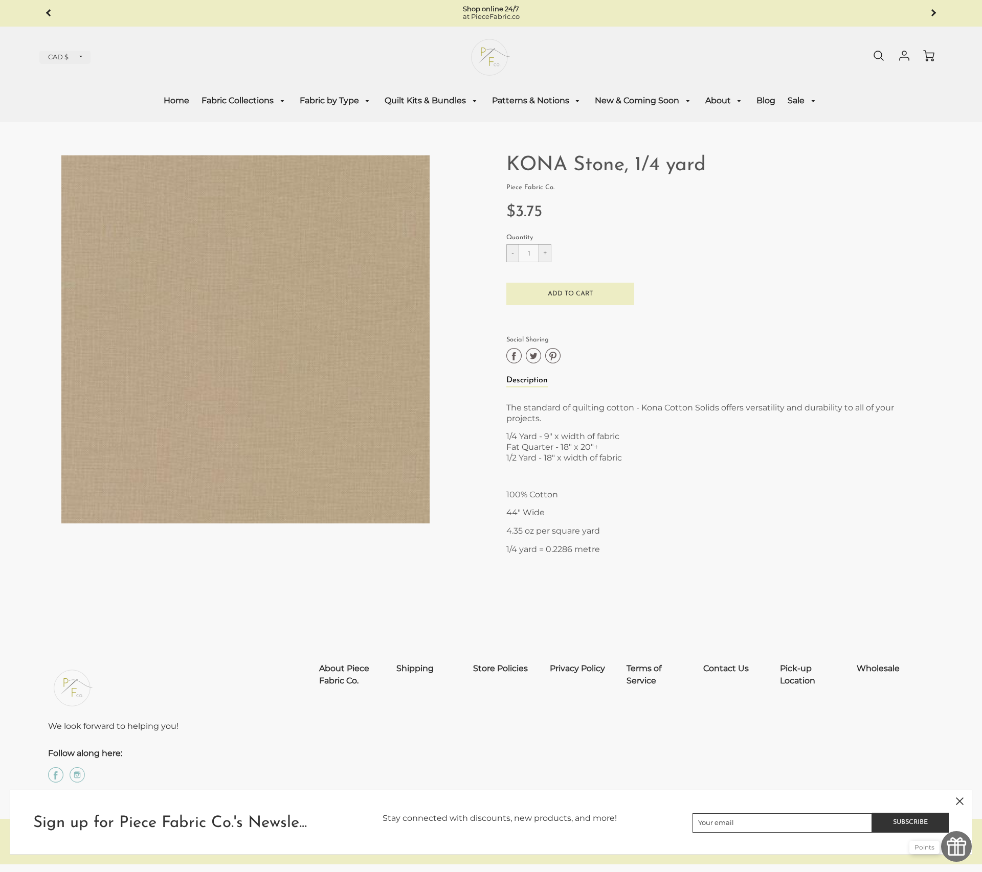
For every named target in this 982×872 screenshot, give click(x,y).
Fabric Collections (239, 100)
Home (176, 100)
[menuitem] (176, 100)
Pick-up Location (797, 674)
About (719, 100)
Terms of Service (644, 674)
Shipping (415, 668)
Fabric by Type (330, 100)
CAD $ (58, 57)
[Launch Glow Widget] (956, 846)
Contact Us (726, 668)
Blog (765, 100)
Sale (797, 100)
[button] (570, 294)
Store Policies (500, 668)
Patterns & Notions (531, 100)
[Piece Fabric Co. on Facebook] (55, 779)
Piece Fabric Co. (530, 187)
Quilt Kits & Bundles (426, 100)
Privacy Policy (577, 668)
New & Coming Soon (638, 100)
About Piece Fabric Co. (344, 674)
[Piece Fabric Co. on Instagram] (77, 779)
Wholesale (878, 668)
